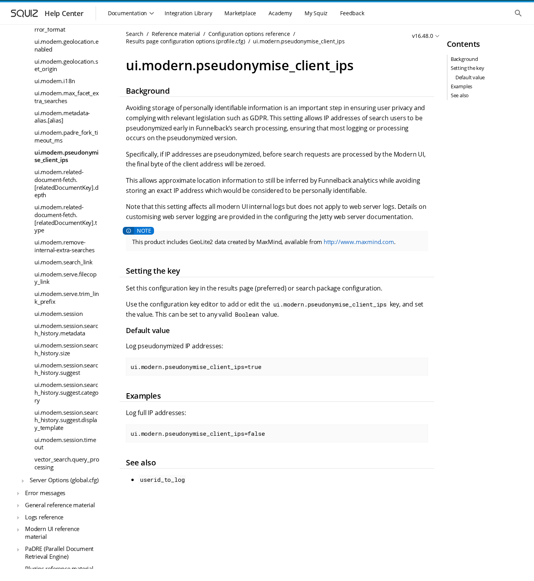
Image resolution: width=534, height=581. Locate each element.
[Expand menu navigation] (23, 481)
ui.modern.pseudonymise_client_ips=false (198, 433)
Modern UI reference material (52, 532)
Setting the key (467, 67)
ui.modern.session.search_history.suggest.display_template (66, 419)
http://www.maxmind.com (359, 242)
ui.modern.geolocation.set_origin (66, 65)
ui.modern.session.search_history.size (66, 349)
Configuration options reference (249, 33)
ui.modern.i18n (54, 81)
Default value (470, 77)
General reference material (60, 504)
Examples (461, 86)
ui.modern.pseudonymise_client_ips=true (196, 367)
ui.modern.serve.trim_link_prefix (66, 297)
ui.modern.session (58, 313)
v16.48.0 (422, 35)
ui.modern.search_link (63, 262)
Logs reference (44, 516)
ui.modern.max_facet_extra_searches (66, 97)
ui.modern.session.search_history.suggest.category (66, 392)
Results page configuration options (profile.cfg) (185, 41)
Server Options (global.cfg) (64, 480)
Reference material (176, 33)
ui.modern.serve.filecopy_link (65, 277)
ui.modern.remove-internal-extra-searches (64, 246)
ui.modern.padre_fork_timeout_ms (66, 136)
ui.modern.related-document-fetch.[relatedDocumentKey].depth (66, 183)
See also (460, 95)
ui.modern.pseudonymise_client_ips (66, 156)
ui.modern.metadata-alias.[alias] (62, 116)
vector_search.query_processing (66, 463)
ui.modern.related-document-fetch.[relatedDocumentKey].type (65, 218)
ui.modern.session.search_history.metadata (66, 329)
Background (464, 58)
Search (134, 33)
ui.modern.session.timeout (65, 443)
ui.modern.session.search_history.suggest (66, 369)
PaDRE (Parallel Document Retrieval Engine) (59, 552)
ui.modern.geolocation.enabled (66, 45)
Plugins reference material (59, 568)
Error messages (45, 493)
